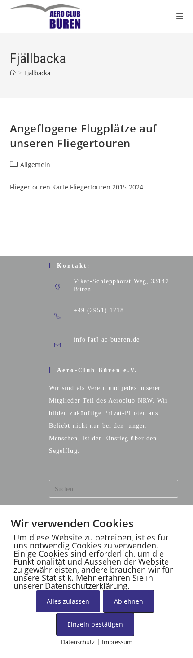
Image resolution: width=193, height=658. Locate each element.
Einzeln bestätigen (95, 624)
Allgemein (35, 164)
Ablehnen (128, 601)
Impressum (117, 642)
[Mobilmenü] (180, 16)
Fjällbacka (37, 73)
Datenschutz (78, 642)
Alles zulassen (68, 601)
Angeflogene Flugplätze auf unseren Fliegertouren (84, 136)
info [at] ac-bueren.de (107, 339)
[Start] (13, 73)
